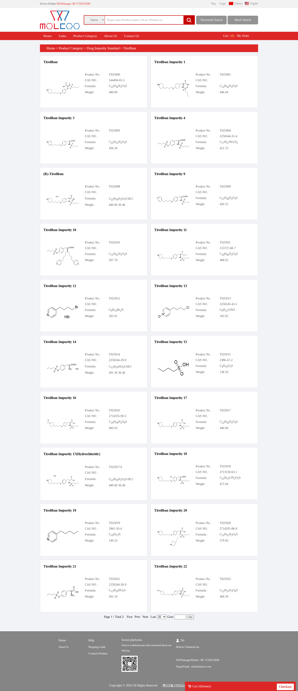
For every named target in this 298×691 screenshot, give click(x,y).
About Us (110, 36)
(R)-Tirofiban (53, 174)
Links (62, 36)
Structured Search (211, 20)
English (254, 3)
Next (145, 616)
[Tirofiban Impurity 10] (62, 264)
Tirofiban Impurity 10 (59, 230)
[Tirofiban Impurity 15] (173, 375)
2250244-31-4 (228, 136)
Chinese (238, 3)
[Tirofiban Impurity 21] (62, 598)
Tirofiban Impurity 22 (170, 566)
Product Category (85, 36)
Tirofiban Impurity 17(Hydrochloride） (72, 454)
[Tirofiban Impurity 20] (173, 545)
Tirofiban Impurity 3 (58, 118)
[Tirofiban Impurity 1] (173, 96)
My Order (243, 35)
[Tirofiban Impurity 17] (173, 428)
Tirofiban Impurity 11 (170, 230)
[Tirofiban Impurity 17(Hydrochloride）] (62, 485)
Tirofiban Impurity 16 (59, 398)
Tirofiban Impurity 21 (59, 566)
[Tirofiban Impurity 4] (173, 148)
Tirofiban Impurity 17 (170, 398)
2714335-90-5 (117, 416)
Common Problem (97, 653)
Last (153, 616)
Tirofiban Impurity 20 (170, 510)
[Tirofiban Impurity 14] (62, 371)
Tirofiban (50, 62)
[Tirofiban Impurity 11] (173, 260)
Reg (213, 3)
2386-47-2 (226, 360)
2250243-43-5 (228, 304)
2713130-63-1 (228, 472)
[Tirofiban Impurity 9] (173, 204)
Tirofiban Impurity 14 (59, 342)
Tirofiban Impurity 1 (169, 62)
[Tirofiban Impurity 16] (62, 428)
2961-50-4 (115, 528)
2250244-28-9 (117, 584)
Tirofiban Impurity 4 (169, 118)
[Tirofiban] (62, 93)
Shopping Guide (96, 647)
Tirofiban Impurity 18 (170, 454)
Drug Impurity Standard (103, 48)
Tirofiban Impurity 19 (59, 510)
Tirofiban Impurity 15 (170, 342)
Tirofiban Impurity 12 (59, 286)
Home (47, 36)
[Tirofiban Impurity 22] (173, 596)
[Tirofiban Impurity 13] (173, 317)
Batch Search (243, 20)
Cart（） (229, 35)
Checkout (285, 686)
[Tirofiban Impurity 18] (173, 483)
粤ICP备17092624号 (176, 685)
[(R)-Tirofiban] (62, 204)
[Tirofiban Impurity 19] (62, 542)
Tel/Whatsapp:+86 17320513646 (73, 3)
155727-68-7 (228, 248)
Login (223, 3)
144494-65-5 (117, 80)
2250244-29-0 (117, 360)
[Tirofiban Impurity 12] (62, 318)
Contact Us (131, 36)
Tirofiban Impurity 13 (170, 286)
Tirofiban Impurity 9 (169, 174)
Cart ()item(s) (201, 686)
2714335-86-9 (228, 528)
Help (91, 640)
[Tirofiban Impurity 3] (62, 147)
